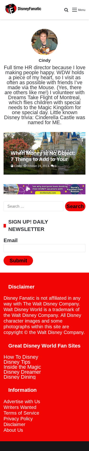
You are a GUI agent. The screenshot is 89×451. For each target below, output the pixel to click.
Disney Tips (17, 362)
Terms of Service (21, 413)
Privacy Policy (18, 418)
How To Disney (21, 357)
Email (11, 240)
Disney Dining (20, 377)
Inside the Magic (22, 367)
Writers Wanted (20, 407)
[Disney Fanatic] (23, 9)
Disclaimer (14, 424)
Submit (18, 261)
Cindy (45, 60)
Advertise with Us (22, 401)
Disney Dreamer (22, 372)
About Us (13, 430)
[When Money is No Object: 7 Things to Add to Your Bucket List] (44, 153)
